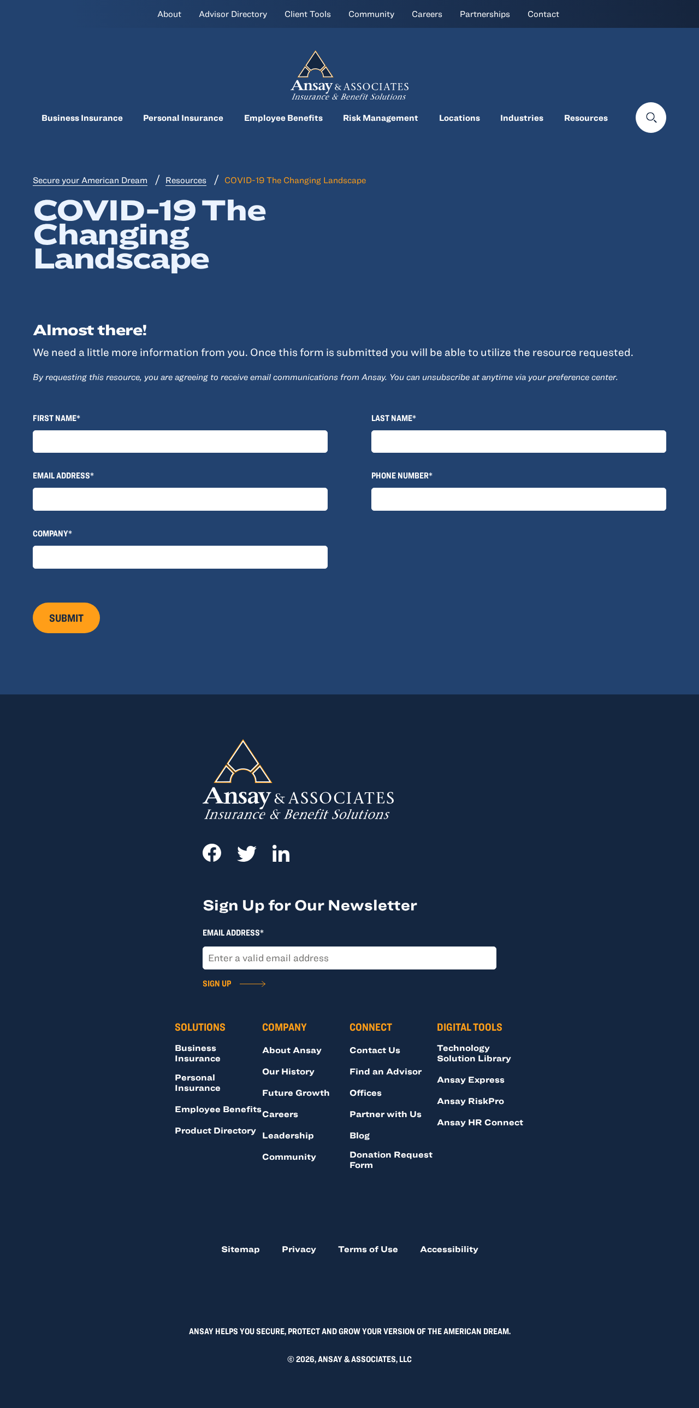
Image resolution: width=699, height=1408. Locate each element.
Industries (521, 117)
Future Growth (296, 1092)
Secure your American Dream (90, 180)
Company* (52, 533)
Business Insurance (82, 117)
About (169, 14)
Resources (586, 117)
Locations (459, 117)
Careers (427, 14)
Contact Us (375, 1050)
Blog (360, 1135)
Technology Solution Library (474, 1053)
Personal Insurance (183, 117)
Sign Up (217, 983)
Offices (366, 1092)
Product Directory (215, 1130)
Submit (66, 617)
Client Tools (308, 14)
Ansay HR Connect (480, 1122)
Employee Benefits (283, 117)
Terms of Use (368, 1249)
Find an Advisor (386, 1071)
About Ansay (292, 1050)
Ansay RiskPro (470, 1101)
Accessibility (449, 1249)
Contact (543, 14)
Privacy (299, 1249)
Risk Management (380, 117)
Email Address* (63, 475)
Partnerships (485, 14)
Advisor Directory (233, 14)
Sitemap (240, 1249)
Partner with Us (386, 1114)
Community (371, 14)
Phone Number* (402, 475)
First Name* (56, 418)
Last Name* (393, 418)
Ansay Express (471, 1079)
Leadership (288, 1135)
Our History (288, 1071)
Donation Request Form (391, 1159)
